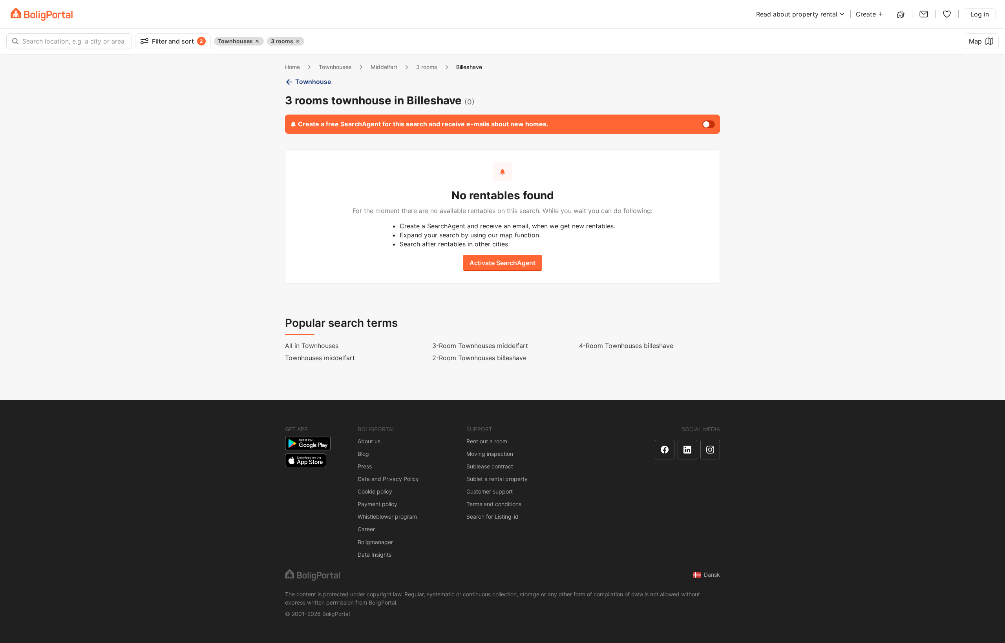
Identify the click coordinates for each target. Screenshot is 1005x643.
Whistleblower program (387, 516)
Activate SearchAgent (502, 263)
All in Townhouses (311, 346)
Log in (979, 14)
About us (369, 441)
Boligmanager (375, 542)
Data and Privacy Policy (388, 478)
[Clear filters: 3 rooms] (297, 41)
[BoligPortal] (41, 14)
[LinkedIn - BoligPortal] (687, 449)
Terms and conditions (493, 504)
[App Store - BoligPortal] (305, 460)
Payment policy (377, 504)
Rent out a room (486, 441)
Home (292, 67)
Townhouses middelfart (320, 358)
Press (365, 466)
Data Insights (374, 554)
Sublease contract (489, 466)
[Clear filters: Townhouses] (257, 41)
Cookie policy (375, 491)
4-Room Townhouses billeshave (626, 346)
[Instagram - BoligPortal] (710, 449)
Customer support (489, 491)
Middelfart (384, 67)
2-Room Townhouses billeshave (479, 358)
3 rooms (426, 67)
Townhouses (335, 67)
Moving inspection (489, 453)
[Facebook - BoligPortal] (664, 449)
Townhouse (313, 82)
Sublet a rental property (497, 478)
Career (366, 529)
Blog (363, 453)
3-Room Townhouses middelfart (480, 346)
